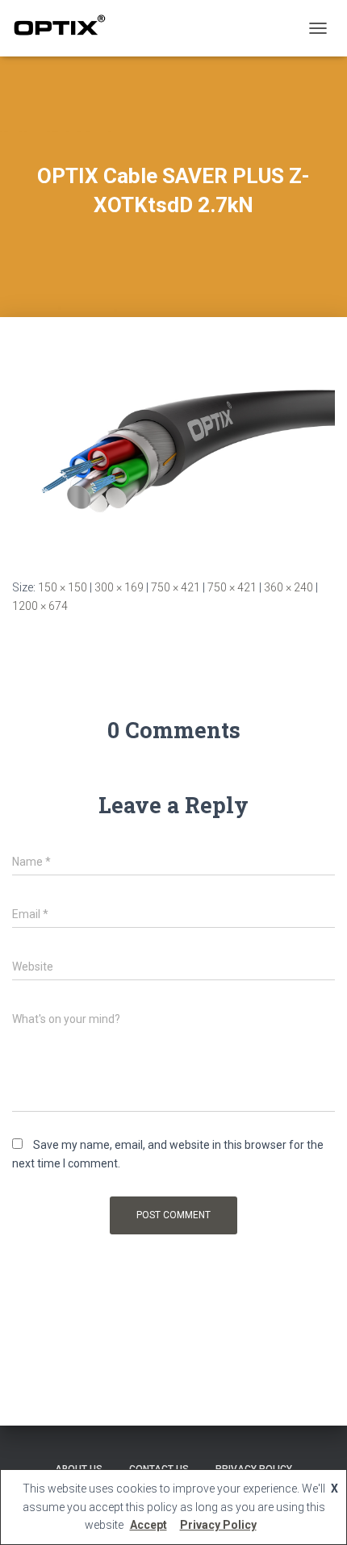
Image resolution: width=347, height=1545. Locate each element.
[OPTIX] (65, 28)
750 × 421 (175, 587)
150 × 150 (62, 587)
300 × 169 (119, 587)
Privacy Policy (218, 1524)
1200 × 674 (40, 605)
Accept (148, 1524)
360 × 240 (288, 587)
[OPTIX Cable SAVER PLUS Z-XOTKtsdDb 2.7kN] (173, 463)
